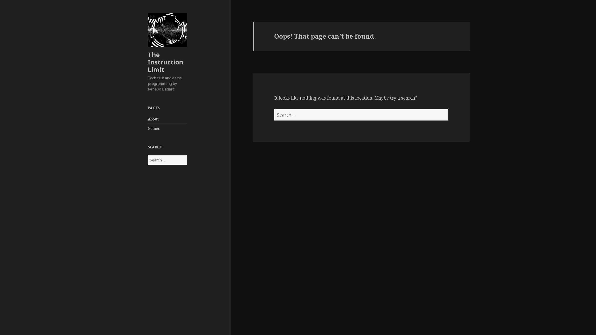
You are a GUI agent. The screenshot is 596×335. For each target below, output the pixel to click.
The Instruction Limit (165, 62)
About (153, 119)
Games (154, 128)
